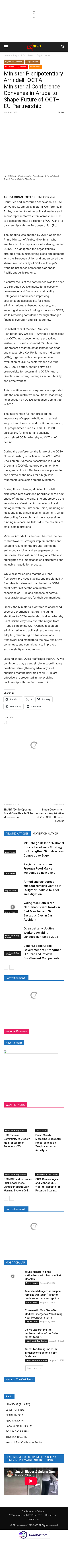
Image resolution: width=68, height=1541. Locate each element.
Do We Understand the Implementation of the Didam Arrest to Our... (42, 1333)
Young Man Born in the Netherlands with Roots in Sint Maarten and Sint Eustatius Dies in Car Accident (42, 911)
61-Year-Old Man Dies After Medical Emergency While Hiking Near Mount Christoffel (43, 1314)
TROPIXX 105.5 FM (17, 1436)
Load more (32, 1368)
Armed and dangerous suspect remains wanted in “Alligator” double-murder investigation (43, 1295)
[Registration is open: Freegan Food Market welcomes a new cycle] (13, 868)
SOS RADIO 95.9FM (17, 1431)
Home (7, 55)
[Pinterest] (24, 120)
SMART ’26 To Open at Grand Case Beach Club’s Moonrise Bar (19, 813)
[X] (15, 120)
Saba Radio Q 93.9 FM (19, 1426)
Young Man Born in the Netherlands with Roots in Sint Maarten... (43, 1275)
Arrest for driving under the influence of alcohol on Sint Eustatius (41, 1353)
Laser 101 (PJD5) (15, 1409)
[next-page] (11, 967)
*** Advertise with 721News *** (25, 1515)
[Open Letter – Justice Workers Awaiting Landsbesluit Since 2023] (13, 932)
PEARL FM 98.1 (14, 1415)
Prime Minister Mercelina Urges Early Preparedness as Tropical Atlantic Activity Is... (48, 1143)
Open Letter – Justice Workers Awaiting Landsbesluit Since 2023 (41, 933)
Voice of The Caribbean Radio (24, 1442)
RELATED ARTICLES (17, 833)
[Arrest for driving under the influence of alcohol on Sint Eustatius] (13, 1353)
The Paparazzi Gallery (33, 1511)
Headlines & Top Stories (15, 66)
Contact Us (34, 1518)
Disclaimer (50, 1515)
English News (43, 55)
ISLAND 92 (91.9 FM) (18, 1404)
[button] (6, 47)
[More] (41, 120)
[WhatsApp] (32, 120)
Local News (35, 66)
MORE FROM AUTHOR (45, 833)
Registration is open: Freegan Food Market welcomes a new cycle (39, 868)
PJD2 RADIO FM (15, 1420)
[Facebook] (7, 120)
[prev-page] (6, 967)
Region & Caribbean (23, 55)
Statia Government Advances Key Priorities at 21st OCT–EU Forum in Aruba (50, 815)
